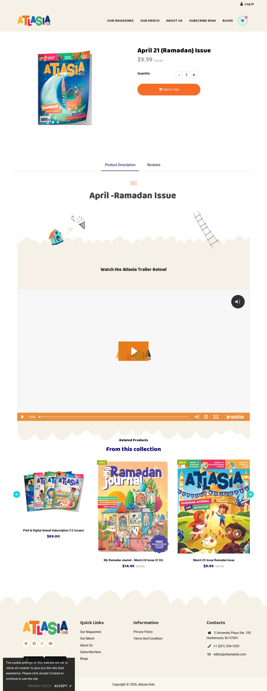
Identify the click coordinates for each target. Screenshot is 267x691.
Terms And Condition (148, 638)
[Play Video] (22, 417)
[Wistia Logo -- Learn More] (235, 417)
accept (63, 686)
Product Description (120, 165)
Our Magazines (90, 632)
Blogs (84, 658)
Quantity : (144, 73)
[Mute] (197, 417)
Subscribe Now (90, 652)
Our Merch (87, 638)
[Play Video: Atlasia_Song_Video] (133, 351)
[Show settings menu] (206, 417)
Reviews (153, 165)
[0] (241, 20)
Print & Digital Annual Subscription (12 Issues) (53, 530)
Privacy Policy (143, 632)
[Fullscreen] (216, 417)
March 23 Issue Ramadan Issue (213, 560)
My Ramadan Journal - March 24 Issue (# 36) (133, 560)
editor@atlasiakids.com (230, 654)
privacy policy (40, 686)
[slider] (114, 417)
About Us (86, 645)
